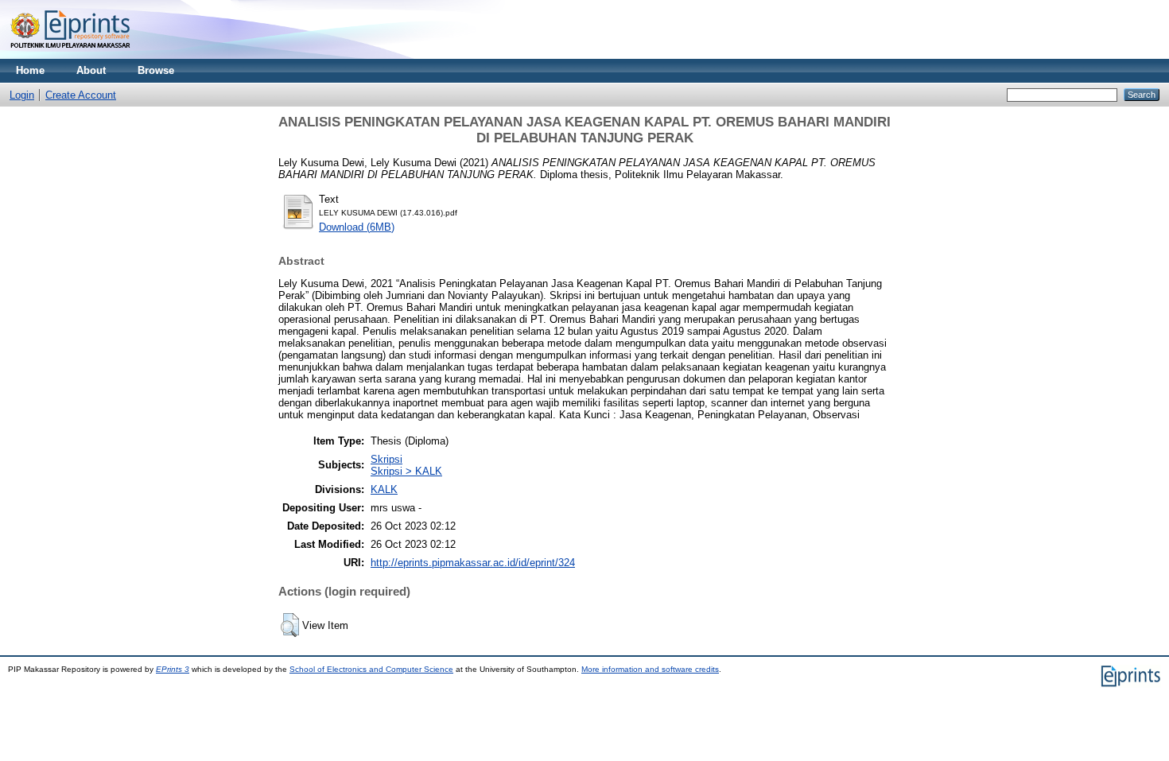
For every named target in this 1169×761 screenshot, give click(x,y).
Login (22, 95)
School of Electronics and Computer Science (371, 669)
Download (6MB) (356, 227)
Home (30, 70)
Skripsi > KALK (406, 471)
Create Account (80, 95)
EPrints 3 (172, 669)
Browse (156, 70)
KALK (384, 489)
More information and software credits (650, 669)
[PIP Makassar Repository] (70, 55)
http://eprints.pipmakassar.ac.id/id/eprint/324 (473, 563)
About (91, 70)
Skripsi (386, 459)
